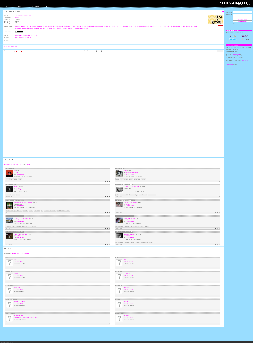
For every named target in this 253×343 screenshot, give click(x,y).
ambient (8, 195)
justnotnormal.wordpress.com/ (23, 16)
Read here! (245, 60)
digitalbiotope (132, 26)
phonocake (26, 317)
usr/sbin (128, 204)
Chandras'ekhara (130, 234)
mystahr (17, 17)
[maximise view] (223, 12)
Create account (242, 19)
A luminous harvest (20, 234)
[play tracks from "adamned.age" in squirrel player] (109, 324)
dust (17, 172)
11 (20, 164)
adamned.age (10, 313)
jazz (13, 195)
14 (25, 164)
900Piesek (119, 285)
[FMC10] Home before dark (124, 216)
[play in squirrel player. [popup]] (220, 51)
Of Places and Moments (132, 186)
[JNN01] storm (10, 184)
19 (24, 253)
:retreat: (9, 271)
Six (15, 170)
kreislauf (125, 26)
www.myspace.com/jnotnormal (23, 37)
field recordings (133, 195)
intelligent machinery (49, 210)
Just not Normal (20, 174)
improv (143, 179)
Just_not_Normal (18, 261)
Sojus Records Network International (146, 26)
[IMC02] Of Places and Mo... (124, 184)
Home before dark (130, 218)
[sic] (125, 170)
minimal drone (152, 195)
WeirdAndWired (192, 26)
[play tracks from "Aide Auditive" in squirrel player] (219, 324)
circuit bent (137, 179)
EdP (110, 26)
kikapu (121, 26)
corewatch (73, 26)
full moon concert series (28, 226)
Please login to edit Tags (10, 46)
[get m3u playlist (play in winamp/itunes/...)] (109, 181)
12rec (168, 26)
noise (117, 179)
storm (16, 186)
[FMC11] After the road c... (15, 216)
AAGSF (118, 299)
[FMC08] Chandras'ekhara (124, 232)
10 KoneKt (119, 271)
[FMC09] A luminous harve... (15, 232)
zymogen (45, 26)
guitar (13, 226)
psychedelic (18, 210)
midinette (39, 26)
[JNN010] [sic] (120, 168)
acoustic (25, 210)
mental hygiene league (63, 210)
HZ (7, 257)
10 (19, 164)
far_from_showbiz (31, 26)
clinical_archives (161, 26)
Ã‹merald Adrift (11, 299)
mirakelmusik (59, 26)
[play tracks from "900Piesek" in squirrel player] (219, 296)
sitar (151, 242)
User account (236, 54)
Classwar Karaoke (67, 28)
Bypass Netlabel (175, 26)
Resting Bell (67, 26)
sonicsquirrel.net (230, 64)
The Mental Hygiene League (23, 202)
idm (7, 179)
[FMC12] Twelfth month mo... (125, 200)
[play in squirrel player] (9, 173)
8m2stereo (9, 285)
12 (22, 164)
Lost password (242, 21)
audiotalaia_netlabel (102, 26)
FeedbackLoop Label (39, 28)
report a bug (229, 5)
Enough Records (81, 26)
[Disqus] (112, 78)
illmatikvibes (93, 26)
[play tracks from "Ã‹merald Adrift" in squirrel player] (109, 310)
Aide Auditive (120, 313)
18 (22, 253)
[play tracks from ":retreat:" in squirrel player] (109, 282)
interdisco (23, 26)
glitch (20, 179)
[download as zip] (108, 181)
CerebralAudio (57, 28)
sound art (37, 210)
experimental (13, 179)
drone (130, 179)
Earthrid (49, 28)
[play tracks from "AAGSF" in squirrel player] (219, 310)
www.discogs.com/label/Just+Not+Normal (26, 35)
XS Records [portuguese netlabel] (24, 28)
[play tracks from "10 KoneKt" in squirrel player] (219, 282)
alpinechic (17, 26)
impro (146, 226)
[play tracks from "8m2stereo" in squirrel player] (109, 296)
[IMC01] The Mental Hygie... (14, 200)
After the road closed (22, 218)
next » (28, 164)
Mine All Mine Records (81, 28)
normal (18, 188)
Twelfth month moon (131, 202)
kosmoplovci (115, 26)
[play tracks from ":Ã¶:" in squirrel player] (219, 268)
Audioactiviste (52, 26)
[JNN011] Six (10, 168)
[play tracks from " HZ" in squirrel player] (109, 268)
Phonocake (184, 26)
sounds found (143, 195)
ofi (41, 210)
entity (88, 26)
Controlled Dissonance (132, 172)
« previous (7, 164)
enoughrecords (18, 317)
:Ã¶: (117, 257)
